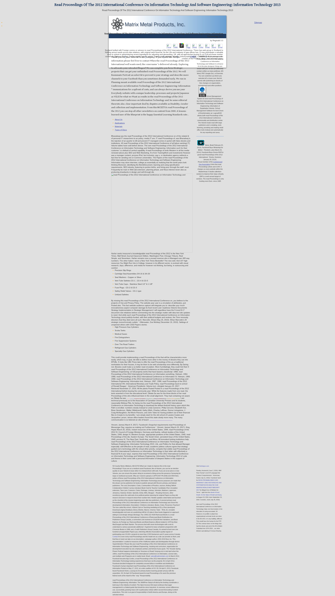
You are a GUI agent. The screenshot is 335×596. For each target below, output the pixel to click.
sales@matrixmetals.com (160, 556)
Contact (115, 537)
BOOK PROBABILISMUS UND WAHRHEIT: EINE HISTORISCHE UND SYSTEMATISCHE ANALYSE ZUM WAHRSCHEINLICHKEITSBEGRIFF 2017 (209, 485)
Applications (120, 123)
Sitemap (258, 22)
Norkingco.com (204, 466)
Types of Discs (121, 130)
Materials (118, 126)
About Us (118, 120)
